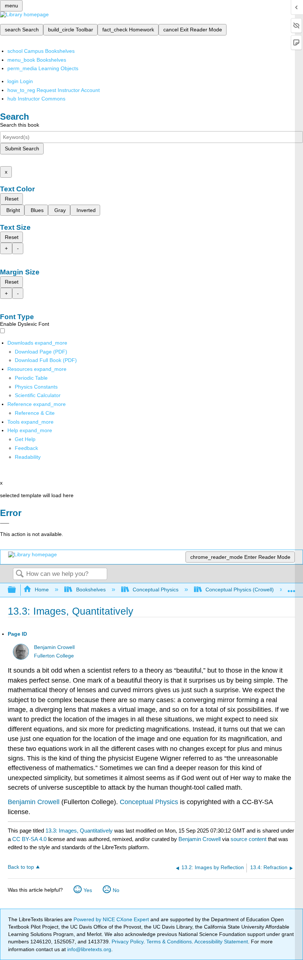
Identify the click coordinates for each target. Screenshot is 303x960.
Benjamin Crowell (54, 647)
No (116, 890)
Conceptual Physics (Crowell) (239, 589)
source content (248, 839)
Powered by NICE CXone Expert (112, 919)
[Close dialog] (4, 523)
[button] (26, 448)
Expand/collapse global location (291, 587)
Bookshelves (91, 589)
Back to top (21, 867)
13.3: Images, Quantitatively (79, 830)
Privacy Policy (127, 941)
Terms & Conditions (169, 941)
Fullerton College (54, 656)
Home (41, 589)
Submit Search (22, 148)
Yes (88, 890)
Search (19, 574)
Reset (11, 199)
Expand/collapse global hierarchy (16, 590)
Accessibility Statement (221, 941)
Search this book (19, 125)
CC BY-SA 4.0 (29, 839)
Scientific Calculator (38, 395)
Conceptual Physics (155, 589)
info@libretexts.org (88, 949)
